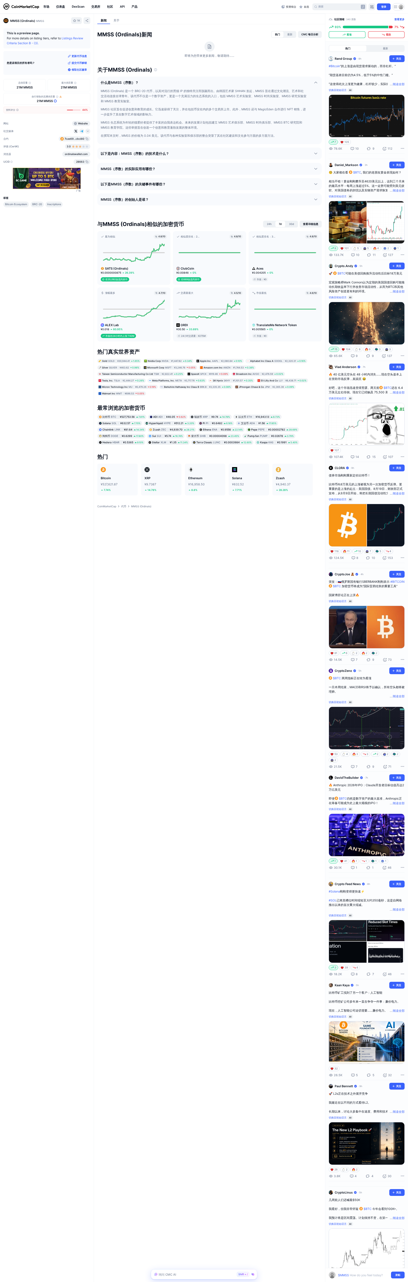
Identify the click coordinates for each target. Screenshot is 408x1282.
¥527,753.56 (123, 416)
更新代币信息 (79, 56)
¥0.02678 (271, 436)
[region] (161, 7)
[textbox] (363, 1275)
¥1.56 (258, 423)
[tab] (277, 34)
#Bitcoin (334, 66)
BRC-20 (37, 204)
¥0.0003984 (224, 442)
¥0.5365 (122, 442)
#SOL (333, 900)
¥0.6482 (217, 423)
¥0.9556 (223, 429)
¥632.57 (121, 423)
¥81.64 (123, 429)
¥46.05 (169, 416)
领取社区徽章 (79, 69)
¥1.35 (170, 442)
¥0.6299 (123, 436)
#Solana (334, 891)
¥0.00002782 (274, 429)
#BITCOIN (397, 581)
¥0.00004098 (215, 436)
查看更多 (399, 19)
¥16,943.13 (259, 416)
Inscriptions (54, 204)
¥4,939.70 (173, 429)
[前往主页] (21, 6)
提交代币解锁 (79, 62)
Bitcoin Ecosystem (16, 204)
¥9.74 (212, 416)
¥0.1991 (279, 442)
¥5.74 (167, 436)
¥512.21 (171, 423)
